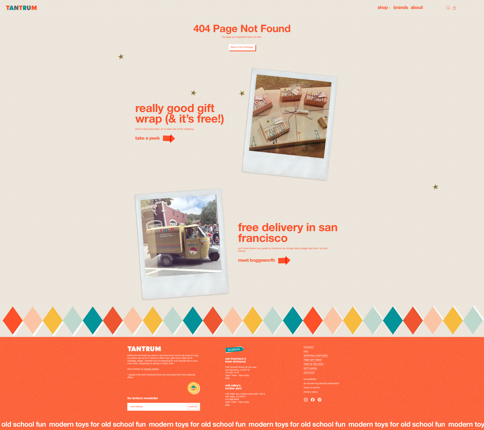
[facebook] (312, 401)
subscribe (193, 407)
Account (309, 373)
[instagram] (306, 401)
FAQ (306, 352)
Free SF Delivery (314, 364)
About (417, 8)
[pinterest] (319, 401)
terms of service (312, 388)
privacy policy (311, 392)
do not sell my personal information (321, 384)
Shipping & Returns (316, 356)
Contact (309, 347)
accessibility (310, 379)
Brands (401, 8)
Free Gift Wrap (313, 360)
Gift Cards (310, 369)
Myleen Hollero (151, 369)
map (227, 378)
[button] (448, 8)
